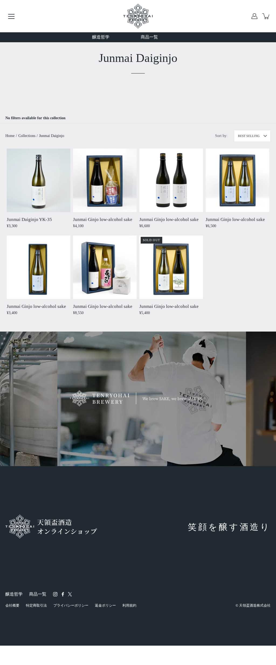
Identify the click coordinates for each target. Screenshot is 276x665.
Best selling (249, 136)
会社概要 (12, 605)
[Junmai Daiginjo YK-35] (38, 180)
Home (10, 136)
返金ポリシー (105, 605)
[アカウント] (254, 16)
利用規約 (129, 605)
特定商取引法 (36, 605)
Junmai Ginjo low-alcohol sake (102, 219)
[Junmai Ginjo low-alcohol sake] (105, 180)
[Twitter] (70, 594)
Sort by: (221, 136)
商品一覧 (149, 37)
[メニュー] (11, 16)
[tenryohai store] (138, 16)
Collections (26, 136)
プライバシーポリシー (70, 605)
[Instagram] (55, 594)
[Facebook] (62, 594)
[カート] (266, 16)
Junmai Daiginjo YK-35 (29, 219)
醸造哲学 (100, 37)
